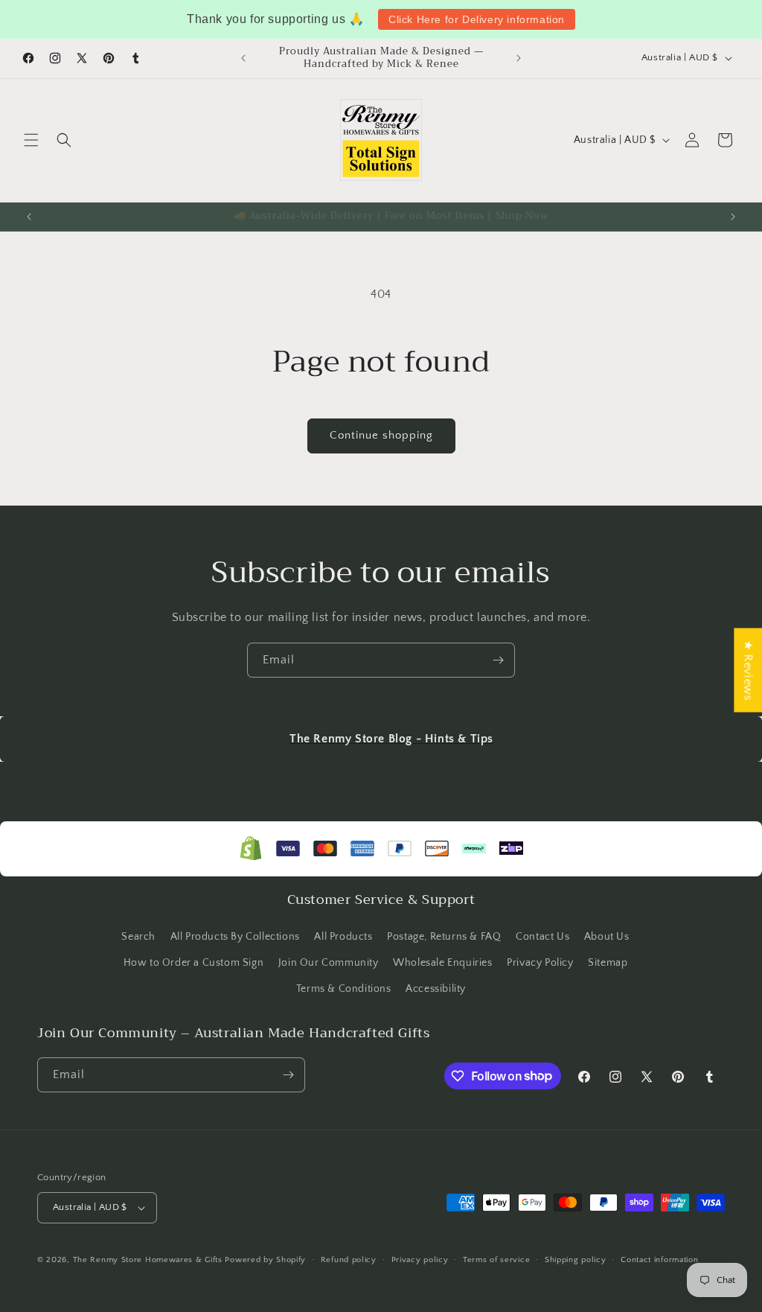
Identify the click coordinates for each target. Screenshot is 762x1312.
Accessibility (436, 989)
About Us (607, 937)
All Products (343, 937)
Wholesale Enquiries (442, 963)
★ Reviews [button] (748, 670)
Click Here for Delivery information (476, 19)
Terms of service (496, 1259)
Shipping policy (575, 1259)
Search (138, 937)
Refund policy (349, 1259)
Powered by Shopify (265, 1259)
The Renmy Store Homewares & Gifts (149, 1259)
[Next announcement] (518, 58)
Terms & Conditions (343, 989)
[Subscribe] (497, 660)
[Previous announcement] (243, 58)
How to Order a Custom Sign (194, 963)
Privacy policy (420, 1259)
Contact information (659, 1259)
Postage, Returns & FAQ (444, 937)
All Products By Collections (235, 937)
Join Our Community (328, 963)
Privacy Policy (540, 963)
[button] (31, 140)
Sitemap (607, 963)
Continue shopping (381, 435)
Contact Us (542, 937)
